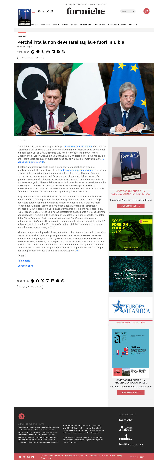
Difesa (74, 24)
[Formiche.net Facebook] (39, 11)
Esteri (56, 24)
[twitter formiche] (24, 457)
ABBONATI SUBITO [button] (131, 206)
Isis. (77, 250)
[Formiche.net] (146, 11)
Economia (45, 24)
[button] (34, 17)
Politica (34, 24)
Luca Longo (26, 47)
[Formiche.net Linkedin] (52, 11)
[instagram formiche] (28, 457)
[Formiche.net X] (43, 11)
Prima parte (24, 261)
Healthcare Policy (117, 24)
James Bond (85, 24)
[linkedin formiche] (33, 457)
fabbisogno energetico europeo (76, 170)
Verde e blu (99, 24)
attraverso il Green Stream (78, 146)
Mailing (22, 36)
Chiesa (65, 24)
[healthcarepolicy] (132, 444)
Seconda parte (25, 266)
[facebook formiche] (20, 457)
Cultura (133, 24)
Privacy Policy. (46, 458)
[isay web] (141, 457)
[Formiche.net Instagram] (48, 11)
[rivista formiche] (131, 353)
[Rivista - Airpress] (132, 428)
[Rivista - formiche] (132, 421)
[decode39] (132, 437)
